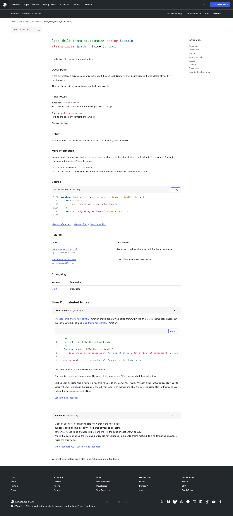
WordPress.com (190, 477)
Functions (36, 21)
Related (192, 64)
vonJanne (60, 415)
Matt (185, 482)
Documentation (103, 482)
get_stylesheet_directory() (65, 249)
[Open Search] (204, 4)
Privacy (14, 490)
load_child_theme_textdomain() (74, 318)
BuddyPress (188, 490)
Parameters (194, 50)
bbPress (187, 486)
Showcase (58, 477)
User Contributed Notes (199, 72)
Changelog (194, 68)
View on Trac (80, 224)
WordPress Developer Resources (26, 13)
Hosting (14, 486)
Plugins (57, 486)
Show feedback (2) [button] (64, 446)
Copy (175, 190)
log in (64, 459)
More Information (196, 57)
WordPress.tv (103, 490)
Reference (24, 21)
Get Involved (145, 477)
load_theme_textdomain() (64, 259)
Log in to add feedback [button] (66, 397)
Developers (101, 486)
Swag (143, 490)
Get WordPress (220, 5)
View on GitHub (98, 224)
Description (194, 46)
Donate (143, 486)
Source (192, 61)
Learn (98, 477)
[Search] (39, 30)
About (13, 477)
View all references (61, 224)
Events (142, 482)
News (13, 482)
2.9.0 (54, 289)
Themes (57, 482)
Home (13, 21)
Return (192, 53)
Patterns (57, 490)
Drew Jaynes (62, 310)
